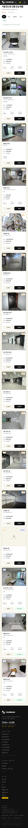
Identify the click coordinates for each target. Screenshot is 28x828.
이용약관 (10, 815)
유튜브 (9, 818)
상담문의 (4, 795)
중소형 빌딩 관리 (5, 734)
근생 (21, 16)
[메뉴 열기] (24, 2)
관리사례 (4, 782)
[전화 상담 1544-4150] (15, 2)
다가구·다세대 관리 (6, 747)
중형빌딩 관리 (5, 752)
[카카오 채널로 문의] (20, 2)
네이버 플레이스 (21, 815)
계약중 (4, 20)
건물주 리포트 (5, 792)
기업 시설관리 (5, 742)
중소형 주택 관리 (5, 736)
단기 (9, 16)
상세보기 (8, 73)
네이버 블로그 (4, 818)
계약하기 (19, 73)
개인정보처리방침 (5, 815)
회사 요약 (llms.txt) (17, 818)
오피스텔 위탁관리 (6, 750)
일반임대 (15, 16)
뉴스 (3, 784)
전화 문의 (19, 248)
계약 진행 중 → (19, 608)
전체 (4, 16)
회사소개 (4, 779)
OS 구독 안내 (5, 763)
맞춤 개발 (4, 766)
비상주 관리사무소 (6, 744)
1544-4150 (8, 722)
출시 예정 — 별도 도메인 (7, 768)
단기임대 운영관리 (6, 739)
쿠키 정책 (15, 815)
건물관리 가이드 (5, 789)
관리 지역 (4, 787)
